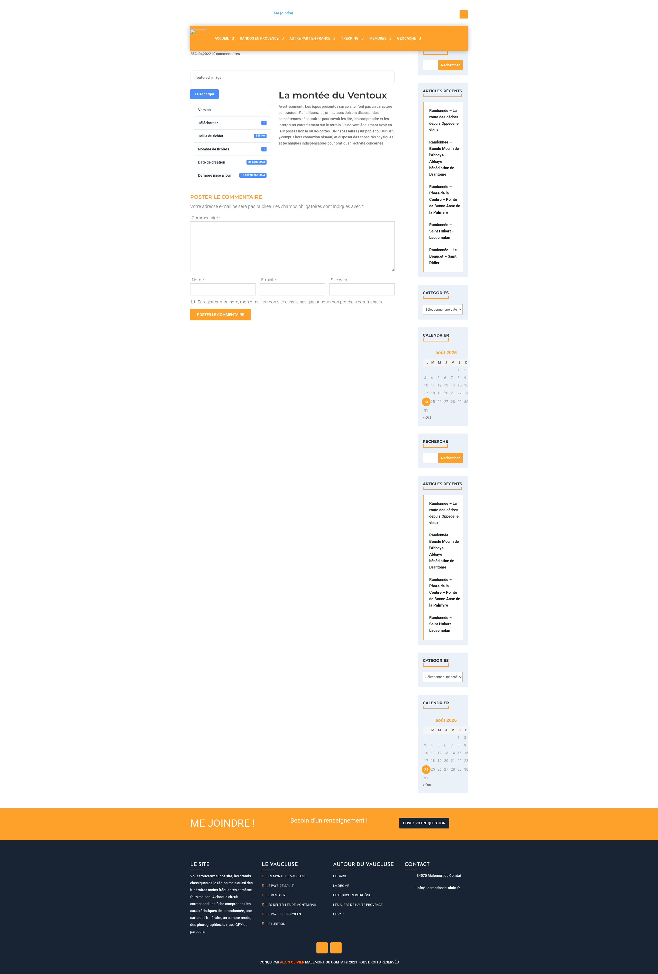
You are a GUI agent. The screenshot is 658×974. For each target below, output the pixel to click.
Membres (377, 38)
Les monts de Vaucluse (286, 876)
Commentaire (206, 217)
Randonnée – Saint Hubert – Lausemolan (441, 231)
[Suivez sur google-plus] (336, 947)
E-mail (268, 279)
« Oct (427, 417)
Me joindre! (283, 13)
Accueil (222, 38)
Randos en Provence (259, 38)
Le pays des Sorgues (284, 914)
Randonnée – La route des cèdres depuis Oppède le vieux (444, 120)
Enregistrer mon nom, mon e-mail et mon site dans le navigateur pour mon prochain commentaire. (291, 301)
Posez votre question (424, 823)
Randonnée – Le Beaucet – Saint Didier (443, 256)
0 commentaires (226, 54)
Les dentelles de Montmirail (292, 905)
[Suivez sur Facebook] (464, 14)
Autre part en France (309, 38)
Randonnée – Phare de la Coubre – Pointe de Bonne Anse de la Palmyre (444, 199)
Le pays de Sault (280, 886)
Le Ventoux (276, 895)
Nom (198, 279)
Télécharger (204, 94)
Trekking (350, 38)
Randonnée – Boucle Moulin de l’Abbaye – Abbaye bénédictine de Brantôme (444, 158)
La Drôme (341, 886)
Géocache (406, 38)
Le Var (338, 914)
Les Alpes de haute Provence (357, 905)
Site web (339, 279)
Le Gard (339, 876)
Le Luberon (276, 924)
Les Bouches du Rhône (352, 895)
